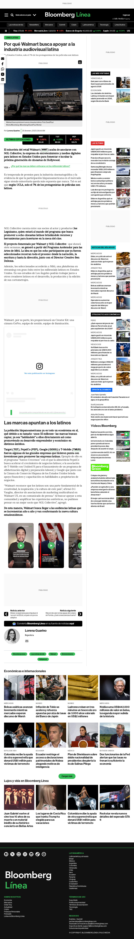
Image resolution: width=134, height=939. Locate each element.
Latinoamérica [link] (88, 25)
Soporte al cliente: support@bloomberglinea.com (88, 926)
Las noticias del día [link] (16, 25)
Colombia (73, 865)
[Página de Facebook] (6, 854)
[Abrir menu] (6, 15)
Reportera (29, 635)
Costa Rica (73, 881)
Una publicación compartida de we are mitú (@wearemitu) (42, 412)
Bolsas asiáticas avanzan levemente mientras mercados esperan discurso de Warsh (18, 711)
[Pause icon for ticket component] (5, 30)
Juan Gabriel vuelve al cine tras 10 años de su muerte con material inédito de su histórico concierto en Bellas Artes (18, 820)
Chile (71, 870)
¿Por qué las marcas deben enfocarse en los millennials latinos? (40, 166)
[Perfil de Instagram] (25, 854)
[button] (80, 62)
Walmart (53, 654)
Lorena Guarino (13, 131)
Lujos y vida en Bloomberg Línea (26, 781)
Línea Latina (12, 38)
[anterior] (6, 614)
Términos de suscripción (78, 905)
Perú (71, 872)
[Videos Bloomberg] (110, 426)
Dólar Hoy (8, 905)
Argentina (73, 863)
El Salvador (73, 884)
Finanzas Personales (12, 912)
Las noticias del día (37, 654)
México (72, 861)
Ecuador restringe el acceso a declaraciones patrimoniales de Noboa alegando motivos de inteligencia (49, 760)
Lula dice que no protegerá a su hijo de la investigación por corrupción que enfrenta (103, 192)
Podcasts (7, 914)
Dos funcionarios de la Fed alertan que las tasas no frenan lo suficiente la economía (115, 759)
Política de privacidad (77, 902)
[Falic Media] (114, 19)
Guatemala (73, 888)
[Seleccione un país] (34, 15)
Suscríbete (73, 900)
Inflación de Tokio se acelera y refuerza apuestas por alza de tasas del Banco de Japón (51, 711)
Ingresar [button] (126, 15)
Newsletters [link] (34, 25)
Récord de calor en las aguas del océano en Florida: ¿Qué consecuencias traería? (61, 614)
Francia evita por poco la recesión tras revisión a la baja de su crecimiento (103, 160)
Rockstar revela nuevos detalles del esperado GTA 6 (115, 816)
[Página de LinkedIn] (31, 854)
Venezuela (73, 868)
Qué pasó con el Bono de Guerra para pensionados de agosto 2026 (102, 84)
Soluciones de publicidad (78, 928)
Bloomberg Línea (19, 654)
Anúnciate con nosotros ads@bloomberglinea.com (88, 924)
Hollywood (43, 659)
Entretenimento (67, 654)
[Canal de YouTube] (19, 854)
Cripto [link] (73, 25)
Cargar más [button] (67, 776)
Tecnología (73, 907)
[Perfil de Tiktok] (37, 854)
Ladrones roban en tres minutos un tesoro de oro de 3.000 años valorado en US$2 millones (82, 711)
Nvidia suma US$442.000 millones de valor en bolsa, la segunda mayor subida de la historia (115, 711)
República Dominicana (77, 886)
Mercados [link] (49, 25)
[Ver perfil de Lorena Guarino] (14, 636)
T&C (70, 909)
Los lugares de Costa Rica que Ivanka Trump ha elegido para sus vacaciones (51, 818)
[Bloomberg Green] (110, 467)
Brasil (71, 859)
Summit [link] (62, 25)
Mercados (8, 902)
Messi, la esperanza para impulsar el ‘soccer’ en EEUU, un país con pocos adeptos (24, 615)
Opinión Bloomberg (101, 390)
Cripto (6, 909)
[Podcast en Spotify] (44, 854)
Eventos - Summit (75, 919)
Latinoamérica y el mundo (78, 856)
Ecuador (72, 875)
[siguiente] (80, 614)
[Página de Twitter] (12, 854)
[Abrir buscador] (12, 15)
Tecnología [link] (104, 25)
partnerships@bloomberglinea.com (82, 921)
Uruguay (72, 879)
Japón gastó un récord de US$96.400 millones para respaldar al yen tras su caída (102, 151)
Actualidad (8, 907)
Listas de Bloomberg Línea (14, 916)
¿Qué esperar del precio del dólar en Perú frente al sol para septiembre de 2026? (102, 326)
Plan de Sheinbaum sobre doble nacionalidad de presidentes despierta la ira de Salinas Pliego (82, 759)
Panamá (72, 877)
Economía (8, 900)
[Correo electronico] (27, 641)
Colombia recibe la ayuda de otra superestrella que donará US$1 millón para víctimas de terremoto (18, 759)
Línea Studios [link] (120, 25)
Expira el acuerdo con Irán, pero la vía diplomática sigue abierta (102, 434)
